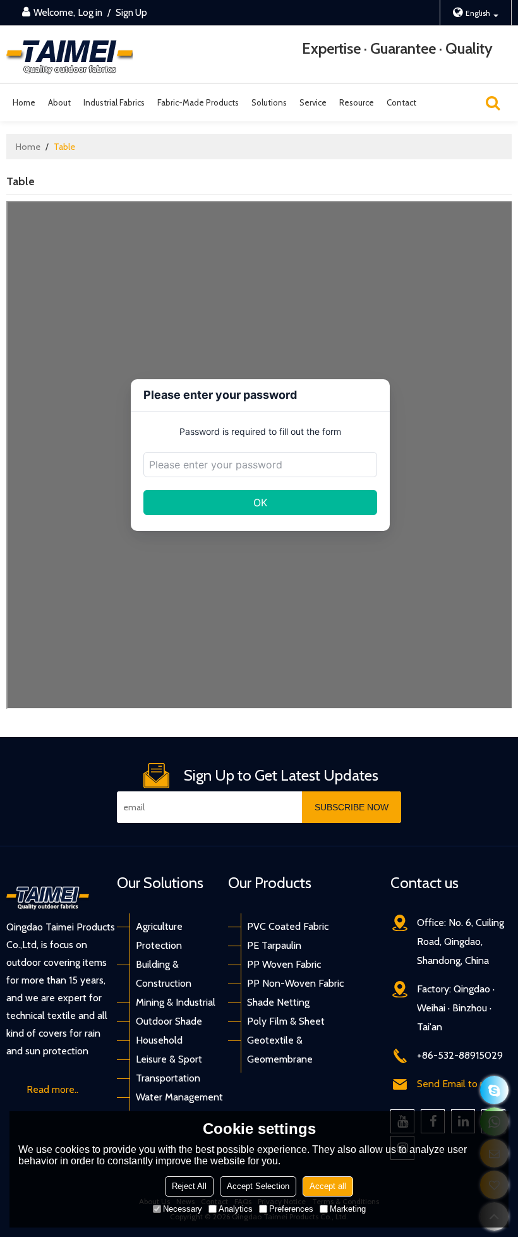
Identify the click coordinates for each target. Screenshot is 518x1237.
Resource (356, 102)
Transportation (168, 1078)
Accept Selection (258, 1186)
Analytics (236, 1209)
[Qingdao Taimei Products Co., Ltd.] (69, 55)
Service (313, 102)
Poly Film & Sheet (286, 1021)
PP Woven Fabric (284, 964)
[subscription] (351, 807)
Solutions (269, 102)
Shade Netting (278, 1002)
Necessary (182, 1209)
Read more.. (52, 1089)
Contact (401, 102)
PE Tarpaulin (274, 945)
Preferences (291, 1209)
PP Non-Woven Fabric (295, 983)
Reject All (189, 1186)
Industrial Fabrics (114, 102)
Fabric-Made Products (198, 102)
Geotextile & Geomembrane (280, 1049)
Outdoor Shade (169, 1021)
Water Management (179, 1097)
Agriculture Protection (159, 935)
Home (24, 102)
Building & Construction (163, 973)
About (59, 102)
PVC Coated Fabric (287, 926)
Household (159, 1040)
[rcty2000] (494, 1090)
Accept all (328, 1186)
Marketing (348, 1209)
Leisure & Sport (169, 1059)
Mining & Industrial (175, 1002)
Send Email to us (453, 1084)
